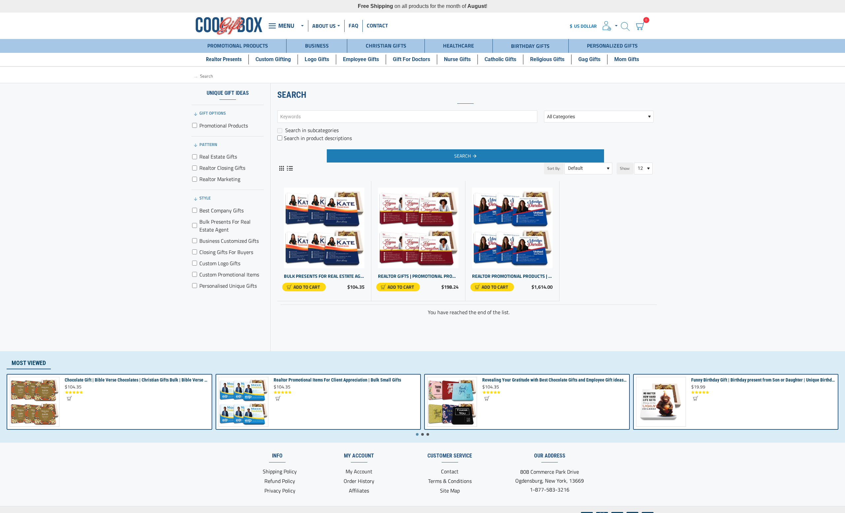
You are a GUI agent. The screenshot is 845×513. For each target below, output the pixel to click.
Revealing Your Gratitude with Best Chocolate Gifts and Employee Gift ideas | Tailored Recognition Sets (554, 380)
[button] (304, 287)
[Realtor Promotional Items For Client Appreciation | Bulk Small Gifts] (243, 402)
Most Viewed (29, 362)
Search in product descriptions (318, 138)
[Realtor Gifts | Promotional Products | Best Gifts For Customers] (418, 228)
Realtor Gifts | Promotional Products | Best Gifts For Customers (418, 276)
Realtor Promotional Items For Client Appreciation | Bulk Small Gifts (337, 380)
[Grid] (281, 168)
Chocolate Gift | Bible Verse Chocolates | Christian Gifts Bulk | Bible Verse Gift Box (137, 380)
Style (205, 198)
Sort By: (553, 168)
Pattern (208, 144)
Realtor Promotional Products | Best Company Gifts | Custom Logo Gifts (512, 276)
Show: (625, 168)
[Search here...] (625, 25)
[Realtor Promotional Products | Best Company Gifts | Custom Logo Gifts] (512, 228)
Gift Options (212, 113)
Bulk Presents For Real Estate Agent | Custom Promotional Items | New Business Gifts (324, 276)
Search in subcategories (311, 130)
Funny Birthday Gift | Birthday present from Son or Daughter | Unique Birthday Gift (763, 380)
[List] (290, 168)
